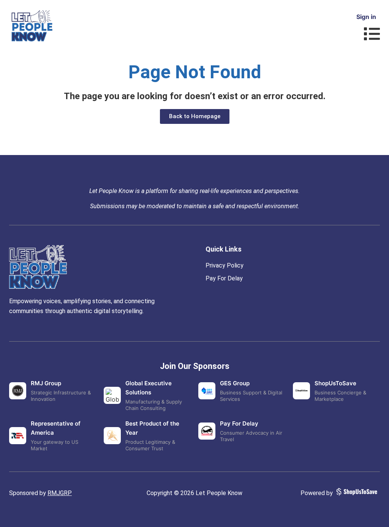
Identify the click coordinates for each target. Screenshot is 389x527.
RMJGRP (59, 493)
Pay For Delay (224, 278)
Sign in (366, 17)
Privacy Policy (225, 265)
